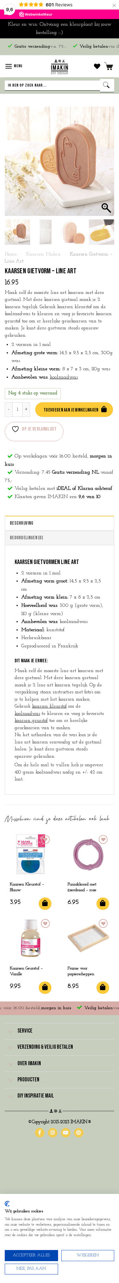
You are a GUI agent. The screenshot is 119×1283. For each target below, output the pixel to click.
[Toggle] (11, 1032)
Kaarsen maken (43, 254)
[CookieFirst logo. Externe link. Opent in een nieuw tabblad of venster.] (7, 1204)
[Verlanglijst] (97, 66)
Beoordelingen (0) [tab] (26, 538)
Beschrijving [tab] (22, 523)
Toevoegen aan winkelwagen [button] (45, 903)
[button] (14, 66)
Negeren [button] (74, 32)
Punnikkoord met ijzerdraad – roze (82, 887)
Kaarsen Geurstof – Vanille (26, 971)
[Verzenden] (107, 86)
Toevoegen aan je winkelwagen (70, 410)
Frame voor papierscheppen (81, 971)
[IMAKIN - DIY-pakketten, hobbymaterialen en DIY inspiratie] (59, 66)
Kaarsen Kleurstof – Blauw (27, 887)
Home (11, 254)
